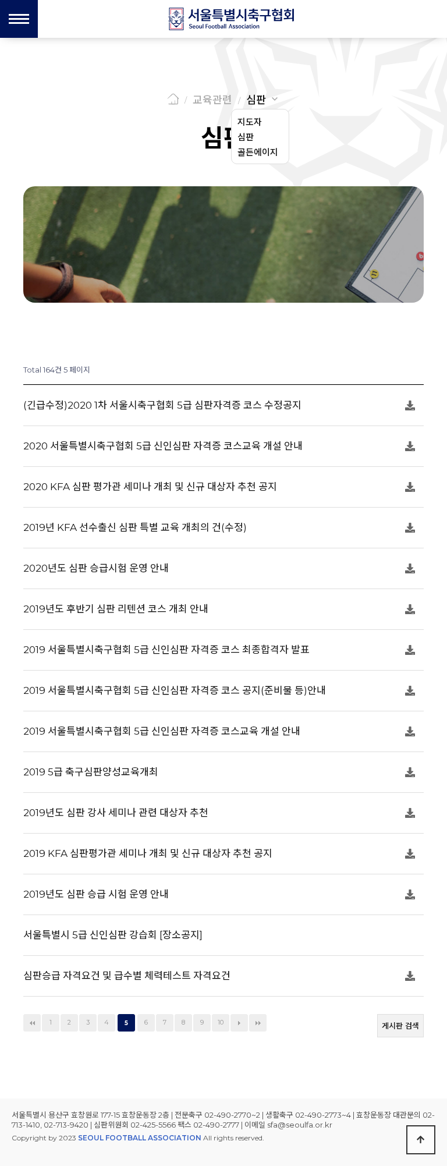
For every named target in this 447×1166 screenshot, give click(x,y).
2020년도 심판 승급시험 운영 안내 (96, 568)
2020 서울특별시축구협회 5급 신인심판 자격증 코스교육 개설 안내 (163, 446)
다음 (239, 1023)
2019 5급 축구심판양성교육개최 (90, 772)
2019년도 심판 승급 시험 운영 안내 (96, 894)
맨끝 (258, 1023)
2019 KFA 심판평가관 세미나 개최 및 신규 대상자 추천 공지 (147, 853)
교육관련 (212, 100)
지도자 (249, 121)
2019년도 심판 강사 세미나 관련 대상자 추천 (115, 812)
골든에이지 (257, 152)
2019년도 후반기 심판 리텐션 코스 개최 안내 (115, 609)
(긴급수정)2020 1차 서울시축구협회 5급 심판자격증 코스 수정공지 (162, 405)
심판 (256, 100)
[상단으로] (420, 1139)
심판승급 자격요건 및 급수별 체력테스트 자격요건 (126, 975)
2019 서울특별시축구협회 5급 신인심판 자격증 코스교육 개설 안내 (161, 731)
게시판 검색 (400, 1025)
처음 (32, 1023)
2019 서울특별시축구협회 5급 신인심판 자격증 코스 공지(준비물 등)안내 (174, 690)
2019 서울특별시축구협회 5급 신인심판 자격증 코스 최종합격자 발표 (166, 649)
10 (221, 1022)
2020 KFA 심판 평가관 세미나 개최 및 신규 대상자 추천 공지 (150, 486)
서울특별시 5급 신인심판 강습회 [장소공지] (113, 935)
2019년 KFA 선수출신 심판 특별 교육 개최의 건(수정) (135, 527)
